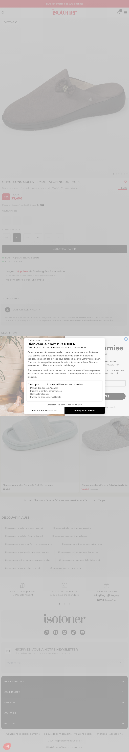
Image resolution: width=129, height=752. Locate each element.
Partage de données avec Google (45, 397)
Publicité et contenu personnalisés (46, 391)
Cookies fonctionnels (39, 394)
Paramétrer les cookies (44, 410)
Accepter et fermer (84, 410)
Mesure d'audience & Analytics (44, 388)
